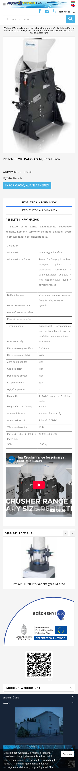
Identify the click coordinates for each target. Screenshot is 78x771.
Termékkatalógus (22, 28)
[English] (73, 5)
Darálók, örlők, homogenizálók (33, 30)
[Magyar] (73, 1)
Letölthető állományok (39, 210)
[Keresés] (70, 19)
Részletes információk (39, 202)
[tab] (39, 202)
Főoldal (7, 28)
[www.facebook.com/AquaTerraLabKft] (40, 11)
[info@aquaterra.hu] (47, 11)
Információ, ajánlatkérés (27, 185)
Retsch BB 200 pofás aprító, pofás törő (52, 31)
